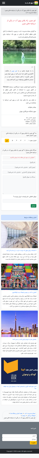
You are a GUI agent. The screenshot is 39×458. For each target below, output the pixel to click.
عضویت (33, 443)
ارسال (33, 206)
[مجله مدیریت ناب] (31, 3)
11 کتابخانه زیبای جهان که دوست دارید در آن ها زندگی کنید (21, 250)
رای (7, 140)
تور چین (14, 71)
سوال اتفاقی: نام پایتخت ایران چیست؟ (24, 197)
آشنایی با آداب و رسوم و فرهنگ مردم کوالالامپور (24, 292)
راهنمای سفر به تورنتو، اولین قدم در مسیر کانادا (24, 339)
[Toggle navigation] (3, 3)
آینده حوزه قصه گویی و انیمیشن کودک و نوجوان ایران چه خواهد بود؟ (19, 387)
